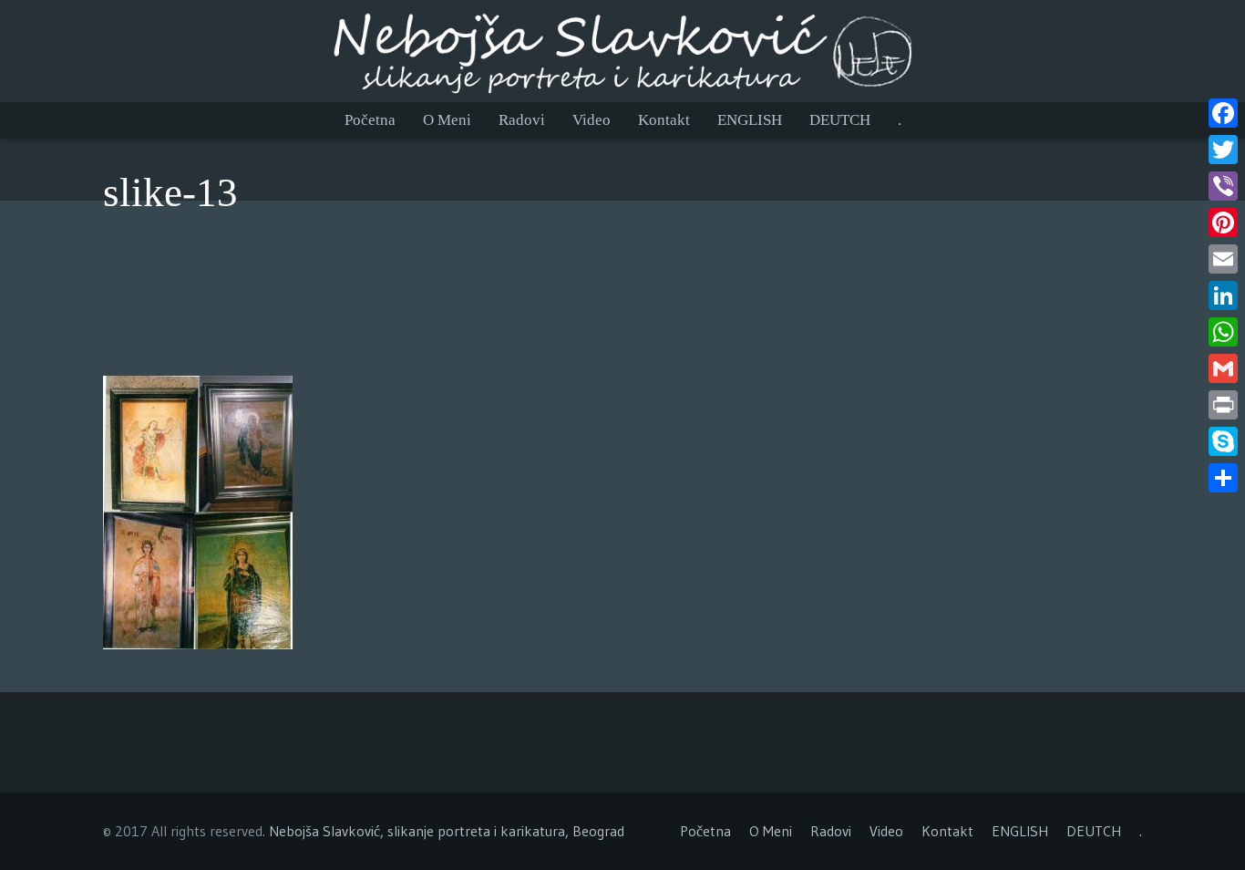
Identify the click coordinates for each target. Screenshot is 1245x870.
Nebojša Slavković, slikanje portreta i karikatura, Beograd (446, 831)
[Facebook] (1223, 113)
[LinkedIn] (1223, 295)
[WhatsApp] (1223, 332)
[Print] (1223, 405)
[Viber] (1223, 186)
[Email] (1223, 259)
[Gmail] (1223, 368)
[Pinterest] (1223, 222)
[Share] (1223, 478)
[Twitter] (1223, 149)
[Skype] (1223, 441)
